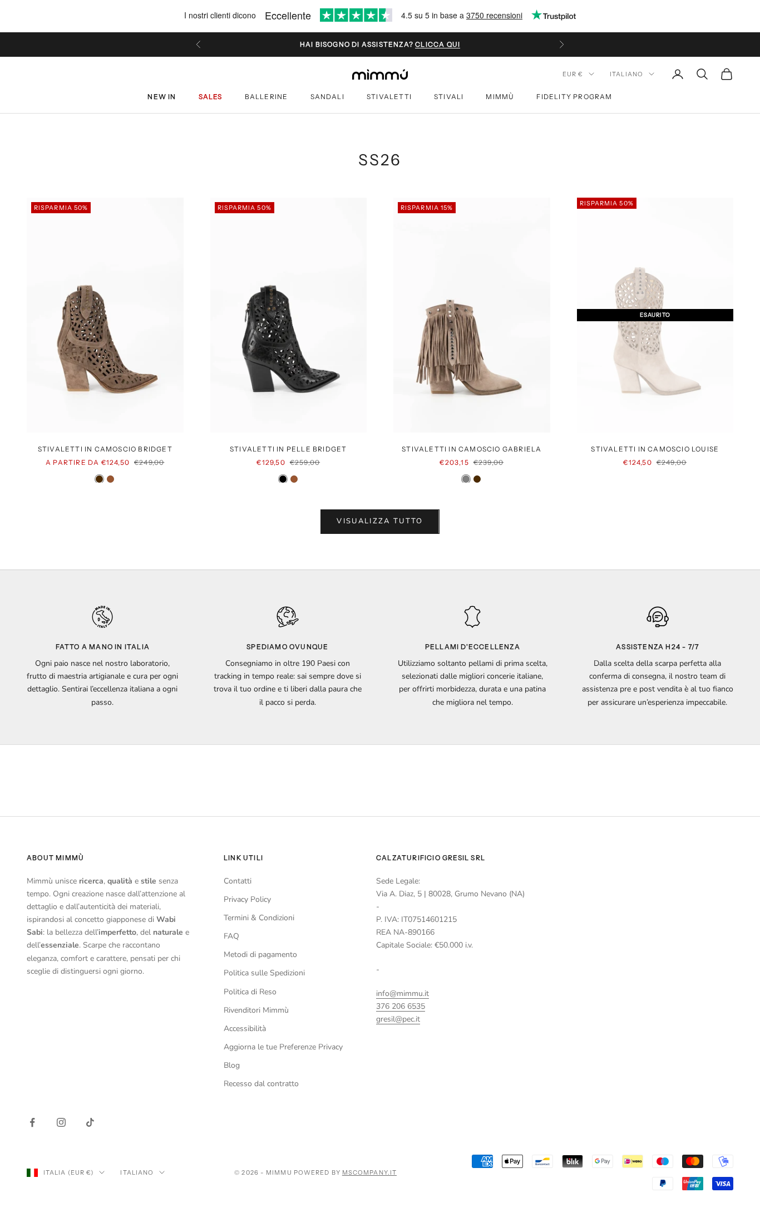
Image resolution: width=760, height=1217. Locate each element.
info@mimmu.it (402, 993)
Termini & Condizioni (259, 917)
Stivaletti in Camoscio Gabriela (471, 449)
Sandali (327, 96)
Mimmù (500, 96)
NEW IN (161, 96)
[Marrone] (110, 479)
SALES (211, 96)
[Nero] (283, 479)
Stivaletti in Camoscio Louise (655, 449)
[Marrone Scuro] (99, 479)
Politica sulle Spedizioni (264, 973)
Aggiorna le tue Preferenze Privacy (283, 1047)
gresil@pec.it (398, 1019)
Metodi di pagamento (260, 954)
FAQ (231, 936)
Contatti (237, 881)
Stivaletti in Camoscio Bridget (105, 449)
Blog (232, 1065)
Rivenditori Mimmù (256, 1010)
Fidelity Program (574, 96)
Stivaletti (389, 96)
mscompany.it (369, 1172)
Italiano (626, 74)
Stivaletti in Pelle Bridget (288, 449)
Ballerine (266, 96)
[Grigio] (466, 479)
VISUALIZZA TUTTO (380, 521)
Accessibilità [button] (245, 1028)
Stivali (448, 96)
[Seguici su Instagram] (61, 1122)
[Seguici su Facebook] (32, 1122)
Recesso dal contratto (261, 1083)
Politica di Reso (250, 992)
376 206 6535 (400, 1006)
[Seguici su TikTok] (90, 1122)
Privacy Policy (247, 899)
